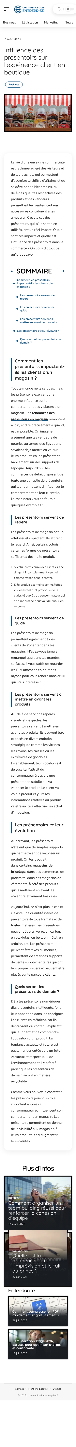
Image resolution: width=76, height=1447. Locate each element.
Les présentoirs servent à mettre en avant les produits (38, 320)
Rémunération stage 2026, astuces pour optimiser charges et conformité (36, 1344)
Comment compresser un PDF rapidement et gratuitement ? (35, 1313)
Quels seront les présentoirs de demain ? (40, 341)
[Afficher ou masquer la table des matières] (58, 270)
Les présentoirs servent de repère (37, 297)
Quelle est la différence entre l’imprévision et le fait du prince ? (36, 1263)
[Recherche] (59, 9)
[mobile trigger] (7, 9)
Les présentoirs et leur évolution (38, 331)
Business (14, 84)
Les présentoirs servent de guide (37, 308)
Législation (20, 1250)
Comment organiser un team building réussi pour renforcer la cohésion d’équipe (37, 1210)
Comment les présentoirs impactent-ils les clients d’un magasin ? (35, 283)
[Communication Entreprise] (29, 9)
